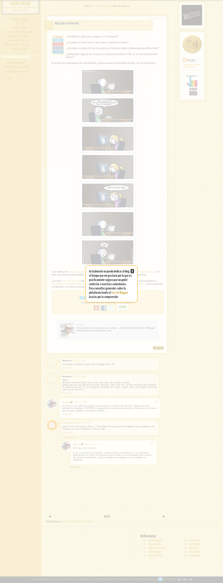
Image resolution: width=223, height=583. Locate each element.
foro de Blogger (119, 292)
